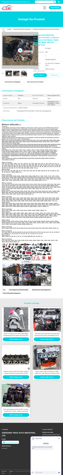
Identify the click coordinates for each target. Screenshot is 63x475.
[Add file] (33, 472)
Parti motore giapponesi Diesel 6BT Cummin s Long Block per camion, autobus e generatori (16, 410)
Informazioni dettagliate (12, 82)
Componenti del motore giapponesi (22, 29)
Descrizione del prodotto (35, 82)
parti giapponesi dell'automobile (18, 289)
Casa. (4, 29)
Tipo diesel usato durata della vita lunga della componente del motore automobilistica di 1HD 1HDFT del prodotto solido (47, 334)
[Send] (59, 472)
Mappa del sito (11, 472)
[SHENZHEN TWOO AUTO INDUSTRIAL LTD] (10, 7)
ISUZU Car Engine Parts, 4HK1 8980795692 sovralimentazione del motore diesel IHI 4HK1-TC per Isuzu (16, 334)
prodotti (9, 29)
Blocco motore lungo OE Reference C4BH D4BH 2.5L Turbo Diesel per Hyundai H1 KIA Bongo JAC (47, 372)
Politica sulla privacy (4, 472)
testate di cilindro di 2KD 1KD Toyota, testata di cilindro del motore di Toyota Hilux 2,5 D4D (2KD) (16, 372)
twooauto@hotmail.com (11, 442)
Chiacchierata (55, 7)
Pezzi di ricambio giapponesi (11, 293)
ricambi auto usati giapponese (41, 289)
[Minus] (59, 438)
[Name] (54, 2)
